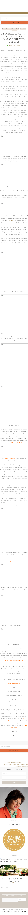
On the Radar (23, 28)
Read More (14, 882)
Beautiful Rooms (5, 28)
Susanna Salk (11, 220)
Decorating (16, 28)
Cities (11, 28)
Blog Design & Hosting (13, 911)
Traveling (14, 30)
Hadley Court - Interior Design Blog (14, 7)
